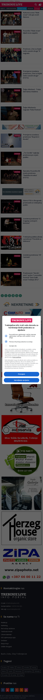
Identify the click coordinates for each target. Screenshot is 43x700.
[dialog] (21, 350)
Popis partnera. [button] (16, 357)
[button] (21, 346)
